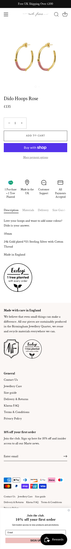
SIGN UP (35, 540)
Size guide (10, 393)
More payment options (35, 157)
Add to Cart (35, 135)
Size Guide (59, 210)
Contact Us (11, 380)
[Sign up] (65, 456)
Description (11, 210)
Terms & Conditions (16, 412)
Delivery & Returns (16, 399)
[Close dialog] (68, 510)
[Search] (56, 15)
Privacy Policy (13, 418)
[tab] (13, 210)
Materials (28, 210)
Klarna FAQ (11, 405)
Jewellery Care (13, 386)
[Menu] (6, 14)
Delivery (43, 210)
